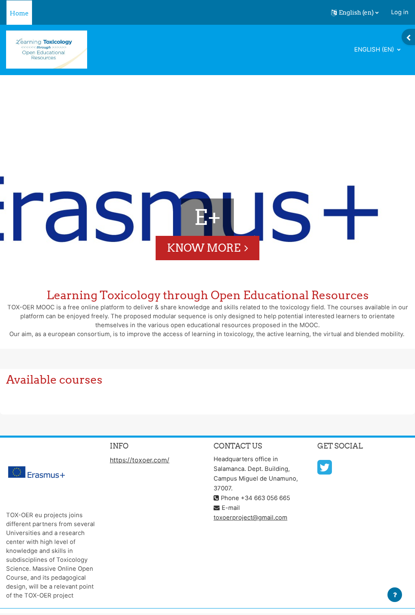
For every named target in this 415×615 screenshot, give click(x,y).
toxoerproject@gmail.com (250, 517)
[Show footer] (394, 594)
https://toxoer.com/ (139, 460)
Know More (203, 248)
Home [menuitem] (19, 13)
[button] (354, 12)
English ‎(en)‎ (375, 49)
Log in (400, 12)
